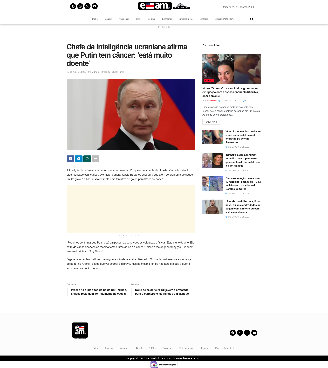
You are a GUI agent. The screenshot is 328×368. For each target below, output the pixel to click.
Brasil (138, 18)
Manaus (108, 18)
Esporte (204, 18)
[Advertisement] (131, 209)
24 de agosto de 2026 (238, 146)
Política (151, 18)
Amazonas (124, 18)
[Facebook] (73, 6)
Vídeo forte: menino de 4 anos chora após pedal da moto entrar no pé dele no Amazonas (243, 136)
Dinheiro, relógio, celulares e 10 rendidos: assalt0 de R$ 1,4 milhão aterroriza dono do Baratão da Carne (243, 183)
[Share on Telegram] (79, 158)
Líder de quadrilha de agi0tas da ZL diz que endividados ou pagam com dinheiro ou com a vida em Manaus (243, 206)
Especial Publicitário (225, 18)
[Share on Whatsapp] (87, 158)
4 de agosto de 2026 (230, 100)
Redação (212, 100)
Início (95, 18)
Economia (167, 18)
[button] (252, 19)
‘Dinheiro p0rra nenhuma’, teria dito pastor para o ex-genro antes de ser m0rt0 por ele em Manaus (243, 160)
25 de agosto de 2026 (238, 193)
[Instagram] (80, 6)
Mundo (95, 71)
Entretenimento (186, 18)
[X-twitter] (87, 6)
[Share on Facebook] (70, 158)
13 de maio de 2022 (76, 71)
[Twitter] (247, 333)
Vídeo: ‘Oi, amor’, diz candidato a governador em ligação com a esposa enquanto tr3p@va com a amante (230, 92)
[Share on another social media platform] (95, 158)
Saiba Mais (213, 121)
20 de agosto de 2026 (238, 170)
